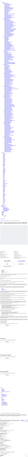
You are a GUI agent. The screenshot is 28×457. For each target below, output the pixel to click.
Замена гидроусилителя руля (8, 113)
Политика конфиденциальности (6, 391)
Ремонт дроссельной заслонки (8, 95)
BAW (4, 157)
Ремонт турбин (6, 14)
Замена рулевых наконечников (8, 116)
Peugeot (4, 189)
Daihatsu (4, 164)
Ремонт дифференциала (8, 48)
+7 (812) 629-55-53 (4, 402)
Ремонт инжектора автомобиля (8, 8)
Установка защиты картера (8, 147)
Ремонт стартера (7, 61)
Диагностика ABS (7, 124)
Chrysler (4, 161)
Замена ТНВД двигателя (8, 91)
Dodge (4, 165)
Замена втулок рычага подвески (9, 21)
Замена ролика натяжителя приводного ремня (10, 145)
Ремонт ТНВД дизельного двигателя (9, 7)
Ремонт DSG (6, 40)
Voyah (4, 201)
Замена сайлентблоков (7, 32)
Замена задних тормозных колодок (9, 149)
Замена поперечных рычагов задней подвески (10, 29)
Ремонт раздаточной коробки (8, 44)
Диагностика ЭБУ (7, 134)
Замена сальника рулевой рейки (9, 118)
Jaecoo (4, 175)
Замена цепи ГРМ (7, 5)
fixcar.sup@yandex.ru (4, 404)
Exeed (4, 166)
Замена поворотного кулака (8, 27)
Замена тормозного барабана (8, 100)
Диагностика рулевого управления (9, 131)
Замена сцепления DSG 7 (8, 43)
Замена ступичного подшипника (9, 34)
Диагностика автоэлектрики (8, 52)
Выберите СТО (2, 440)
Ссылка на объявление (3, 430)
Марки (2, 152)
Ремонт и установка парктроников (9, 56)
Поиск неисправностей (7, 58)
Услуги (4, 2)
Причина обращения (2, 447)
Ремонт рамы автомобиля (8, 69)
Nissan (4, 187)
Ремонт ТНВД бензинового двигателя (9, 13)
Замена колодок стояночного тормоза (9, 104)
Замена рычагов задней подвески (9, 31)
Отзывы (3, 211)
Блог (2, 398)
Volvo (4, 199)
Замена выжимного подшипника (9, 46)
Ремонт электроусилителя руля (8, 122)
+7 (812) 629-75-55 (2, 218)
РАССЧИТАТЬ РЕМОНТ (3, 449)
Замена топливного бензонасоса (9, 92)
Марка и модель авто (3, 446)
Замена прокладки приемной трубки (9, 79)
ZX (3, 202)
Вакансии (3, 212)
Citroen (4, 160)
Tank (3, 197)
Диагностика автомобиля (8, 123)
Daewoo (4, 163)
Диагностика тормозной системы (9, 133)
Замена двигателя (7, 6)
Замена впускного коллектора (8, 75)
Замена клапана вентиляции (8, 90)
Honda (4, 170)
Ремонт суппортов (7, 97)
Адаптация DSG (7, 41)
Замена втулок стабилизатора (8, 23)
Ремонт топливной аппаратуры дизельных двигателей (11, 88)
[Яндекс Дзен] (3, 408)
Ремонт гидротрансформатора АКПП (9, 45)
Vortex (4, 200)
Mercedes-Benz (5, 185)
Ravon (4, 190)
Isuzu (3, 174)
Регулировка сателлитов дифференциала (10, 49)
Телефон (1, 425)
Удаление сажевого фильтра (8, 142)
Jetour (4, 177)
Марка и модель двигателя (3, 423)
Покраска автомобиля (7, 66)
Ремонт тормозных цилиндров (8, 102)
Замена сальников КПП (8, 47)
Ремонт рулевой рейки (7, 121)
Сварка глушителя (7, 84)
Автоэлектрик (5, 51)
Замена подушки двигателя (8, 10)
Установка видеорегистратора (8, 57)
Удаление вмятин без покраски (8, 71)
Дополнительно (2, 448)
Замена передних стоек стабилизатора (9, 30)
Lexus (4, 181)
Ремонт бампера (7, 67)
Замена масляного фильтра (8, 140)
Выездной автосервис (4, 395)
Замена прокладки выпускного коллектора (10, 76)
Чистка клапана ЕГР (7, 11)
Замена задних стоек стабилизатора (9, 24)
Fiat (3, 162)
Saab (3, 192)
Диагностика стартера (7, 132)
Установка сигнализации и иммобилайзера (10, 63)
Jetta (3, 178)
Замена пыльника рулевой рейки (9, 115)
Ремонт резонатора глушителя (8, 83)
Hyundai (4, 171)
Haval (4, 172)
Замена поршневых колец (8, 16)
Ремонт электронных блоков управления (10, 62)
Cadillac (4, 158)
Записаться (2, 442)
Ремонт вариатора (7, 39)
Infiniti (4, 173)
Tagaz (4, 203)
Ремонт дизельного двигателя (8, 4)
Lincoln (4, 182)
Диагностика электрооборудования (9, 135)
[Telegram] (3, 409)
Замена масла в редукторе (8, 151)
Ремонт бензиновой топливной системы (10, 87)
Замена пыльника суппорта (8, 98)
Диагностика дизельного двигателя (9, 127)
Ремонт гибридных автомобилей (9, 54)
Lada (3, 179)
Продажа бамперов (5, 210)
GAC (3, 167)
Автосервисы (3, 389)
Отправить (2, 455)
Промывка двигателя (7, 146)
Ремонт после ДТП (7, 65)
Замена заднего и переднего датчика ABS (10, 106)
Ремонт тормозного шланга (8, 107)
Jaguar (4, 176)
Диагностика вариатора (8, 125)
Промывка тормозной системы (8, 109)
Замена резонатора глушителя (8, 80)
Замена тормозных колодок (8, 110)
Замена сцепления (7, 42)
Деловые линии (4, 289)
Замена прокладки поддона (8, 144)
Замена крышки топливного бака (9, 93)
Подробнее (7, 325)
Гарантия (3, 390)
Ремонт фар (6, 60)
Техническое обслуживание (6, 136)
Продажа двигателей (5, 207)
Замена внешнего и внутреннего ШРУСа (10, 120)
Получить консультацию (7, 266)
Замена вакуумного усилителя (8, 108)
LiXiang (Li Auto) (5, 183)
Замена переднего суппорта (8, 99)
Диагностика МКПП (7, 129)
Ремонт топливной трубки (8, 89)
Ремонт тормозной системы (8, 96)
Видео (2, 400)
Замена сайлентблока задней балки (9, 33)
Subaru (4, 195)
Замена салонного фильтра (8, 141)
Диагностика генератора (8, 126)
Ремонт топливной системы (8, 86)
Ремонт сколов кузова (7, 70)
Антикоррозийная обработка (8, 72)
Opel (3, 188)
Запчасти (3, 206)
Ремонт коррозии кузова (8, 68)
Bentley (4, 156)
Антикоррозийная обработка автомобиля (10, 139)
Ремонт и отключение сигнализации (9, 59)
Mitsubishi (4, 186)
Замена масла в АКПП (7, 150)
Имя (1, 444)
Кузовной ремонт (5, 64)
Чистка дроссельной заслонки (8, 17)
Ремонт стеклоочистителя (8, 55)
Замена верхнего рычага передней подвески (10, 22)
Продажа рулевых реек (6, 209)
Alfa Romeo (4, 154)
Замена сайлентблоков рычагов (8, 35)
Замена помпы (6, 143)
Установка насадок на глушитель (9, 81)
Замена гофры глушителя (8, 85)
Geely (4, 168)
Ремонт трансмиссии (5, 36)
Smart (4, 196)
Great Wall (4, 169)
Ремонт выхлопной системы (6, 73)
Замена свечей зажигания (8, 138)
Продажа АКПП (5, 208)
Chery (4, 159)
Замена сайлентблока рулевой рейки (9, 117)
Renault (4, 191)
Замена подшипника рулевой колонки (9, 114)
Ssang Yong (4, 194)
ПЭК (2, 288)
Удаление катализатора (7, 77)
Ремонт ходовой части (7, 19)
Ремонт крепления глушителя (8, 82)
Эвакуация (3, 394)
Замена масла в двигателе (8, 18)
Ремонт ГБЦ (6, 12)
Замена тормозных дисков (8, 101)
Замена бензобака (7, 94)
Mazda (4, 184)
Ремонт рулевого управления (6, 111)
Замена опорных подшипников (8, 26)
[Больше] (2, 214)
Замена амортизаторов (7, 20)
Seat (3, 193)
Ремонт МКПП (6, 38)
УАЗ (3, 204)
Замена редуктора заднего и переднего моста (10, 50)
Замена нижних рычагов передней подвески (10, 25)
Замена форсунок (7, 9)
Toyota (4, 198)
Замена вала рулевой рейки (8, 119)
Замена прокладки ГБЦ (7, 15)
